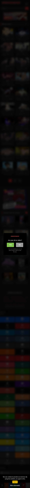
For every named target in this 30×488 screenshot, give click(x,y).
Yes (10, 245)
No (20, 245)
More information (15, 485)
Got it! (15, 482)
